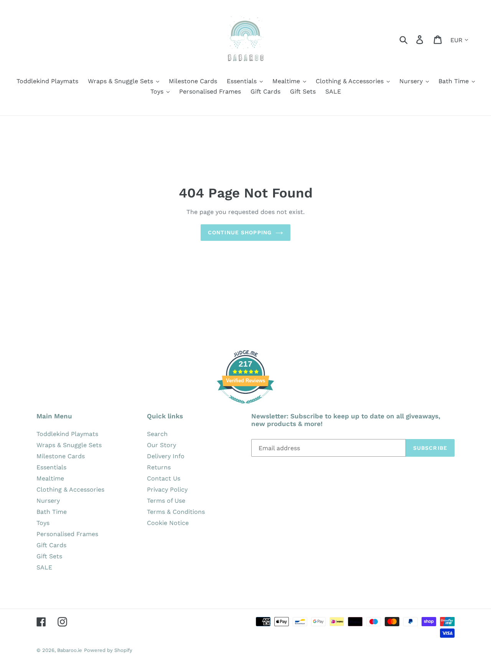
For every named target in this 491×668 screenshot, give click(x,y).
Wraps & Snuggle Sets (69, 445)
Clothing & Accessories (70, 489)
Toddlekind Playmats (67, 434)
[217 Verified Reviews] (245, 407)
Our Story (161, 445)
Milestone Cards (60, 456)
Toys (42, 523)
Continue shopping (240, 232)
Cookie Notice (168, 523)
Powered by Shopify (108, 650)
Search (157, 434)
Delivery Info (166, 456)
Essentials (51, 467)
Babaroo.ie (69, 650)
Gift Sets (49, 556)
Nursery (48, 500)
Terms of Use (166, 500)
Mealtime (50, 478)
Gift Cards (51, 545)
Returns (159, 467)
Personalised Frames (67, 534)
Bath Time (51, 511)
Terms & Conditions (176, 511)
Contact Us (163, 478)
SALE (44, 567)
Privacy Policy (167, 489)
